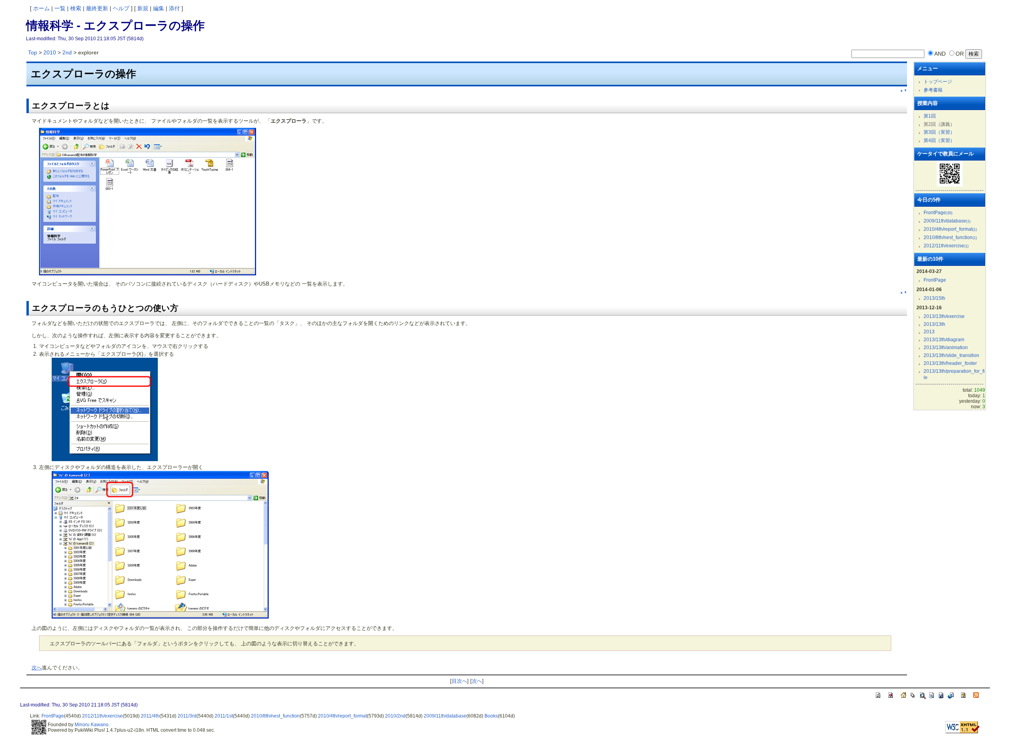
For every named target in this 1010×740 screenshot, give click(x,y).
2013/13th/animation (946, 347)
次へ (37, 668)
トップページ (938, 81)
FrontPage (938, 212)
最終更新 (97, 8)
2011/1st (224, 716)
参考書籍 (933, 90)
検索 (75, 8)
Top (32, 52)
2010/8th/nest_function (950, 237)
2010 (49, 52)
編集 (158, 8)
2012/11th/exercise (946, 246)
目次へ (459, 681)
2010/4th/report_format (950, 229)
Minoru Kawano (91, 724)
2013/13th (934, 324)
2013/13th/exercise (944, 316)
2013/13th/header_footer (950, 363)
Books (491, 716)
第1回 (930, 116)
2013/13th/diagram (944, 339)
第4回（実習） (939, 140)
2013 (929, 331)
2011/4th (150, 716)
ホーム (41, 8)
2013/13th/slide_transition (951, 355)
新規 (142, 8)
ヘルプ (121, 8)
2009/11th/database (947, 221)
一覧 (59, 8)
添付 (174, 8)
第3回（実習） (939, 132)
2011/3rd (187, 716)
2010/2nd (395, 716)
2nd (67, 52)
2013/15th (934, 298)
